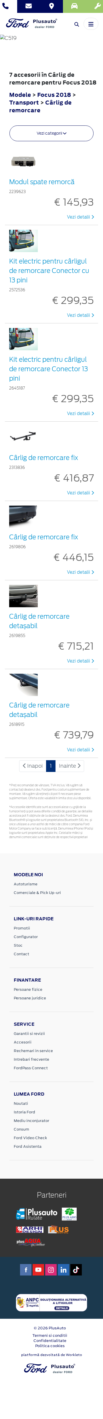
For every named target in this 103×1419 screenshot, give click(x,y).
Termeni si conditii (49, 1335)
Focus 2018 (54, 95)
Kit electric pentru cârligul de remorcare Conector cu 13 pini (49, 271)
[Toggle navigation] (91, 24)
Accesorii (22, 1042)
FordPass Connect (31, 1068)
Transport (24, 102)
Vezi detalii (79, 217)
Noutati (21, 1103)
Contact (21, 954)
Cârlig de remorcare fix (43, 457)
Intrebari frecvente (31, 1059)
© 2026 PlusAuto (50, 1328)
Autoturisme (25, 884)
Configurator (26, 937)
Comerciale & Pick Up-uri (37, 892)
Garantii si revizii (29, 1033)
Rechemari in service (33, 1051)
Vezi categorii (50, 133)
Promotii (22, 928)
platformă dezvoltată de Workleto (51, 1355)
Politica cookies (50, 1346)
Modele (20, 95)
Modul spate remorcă (42, 182)
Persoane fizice (28, 989)
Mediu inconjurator (31, 1120)
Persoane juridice (30, 998)
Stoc (18, 945)
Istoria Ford (24, 1112)
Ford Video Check (30, 1138)
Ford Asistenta (27, 1146)
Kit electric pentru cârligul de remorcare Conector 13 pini (48, 369)
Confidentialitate (49, 1340)
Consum (21, 1129)
